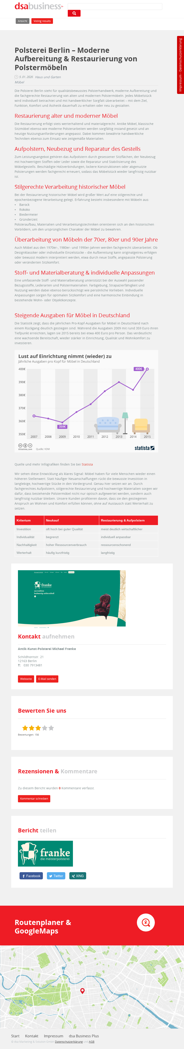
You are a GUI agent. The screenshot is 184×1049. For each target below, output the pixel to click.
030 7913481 (33, 665)
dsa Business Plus (84, 1035)
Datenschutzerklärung (180, 55)
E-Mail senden (47, 679)
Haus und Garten (48, 77)
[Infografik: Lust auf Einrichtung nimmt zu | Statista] (86, 401)
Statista (87, 464)
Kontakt (31, 1035)
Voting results (42, 21)
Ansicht (23, 21)
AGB (91, 1041)
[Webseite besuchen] (72, 599)
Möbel (19, 82)
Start (15, 1035)
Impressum (180, 83)
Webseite (26, 679)
